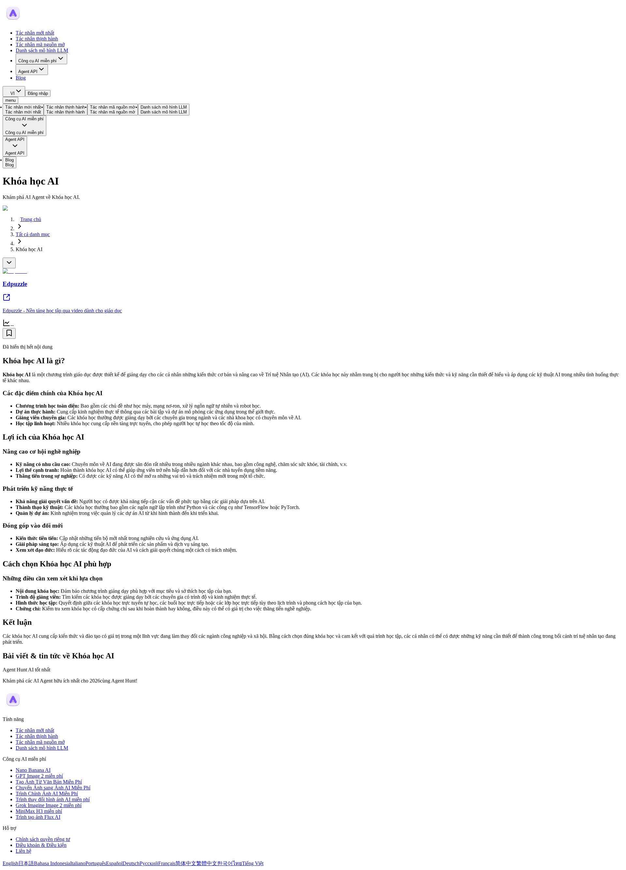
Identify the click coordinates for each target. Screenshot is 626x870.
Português (95, 863)
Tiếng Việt (252, 863)
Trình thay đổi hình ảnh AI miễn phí (53, 799)
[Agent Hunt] (13, 21)
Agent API (27, 71)
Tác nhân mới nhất (35, 33)
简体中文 (185, 863)
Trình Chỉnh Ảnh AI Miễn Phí (47, 793)
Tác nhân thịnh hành (37, 38)
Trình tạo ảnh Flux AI (38, 817)
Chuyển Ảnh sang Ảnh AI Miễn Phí (53, 787)
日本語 (26, 863)
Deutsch (131, 863)
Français (166, 863)
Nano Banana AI (33, 770)
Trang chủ (30, 219)
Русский (149, 863)
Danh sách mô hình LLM (42, 50)
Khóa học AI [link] (29, 249)
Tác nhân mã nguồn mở (40, 44)
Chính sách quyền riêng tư (43, 839)
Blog (21, 78)
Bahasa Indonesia (52, 863)
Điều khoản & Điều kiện (41, 845)
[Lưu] (9, 333)
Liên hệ (23, 851)
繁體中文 (206, 863)
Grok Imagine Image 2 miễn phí (49, 805)
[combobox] (14, 91)
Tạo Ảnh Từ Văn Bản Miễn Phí (49, 782)
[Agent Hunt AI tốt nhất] (13, 708)
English (10, 863)
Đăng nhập (38, 93)
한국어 (225, 863)
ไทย (237, 863)
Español (114, 863)
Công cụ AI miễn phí (37, 60)
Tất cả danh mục (33, 234)
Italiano (77, 863)
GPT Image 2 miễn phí (39, 776)
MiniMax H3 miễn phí (39, 811)
